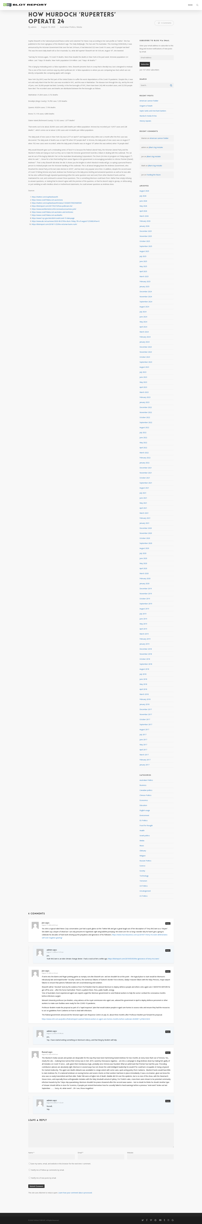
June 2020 (143, 558)
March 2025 (144, 276)
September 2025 (146, 246)
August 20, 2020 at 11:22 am (55, 1103)
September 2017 (146, 724)
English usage (145, 810)
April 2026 (143, 211)
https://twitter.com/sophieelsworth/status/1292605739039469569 (57, 203)
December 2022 (146, 407)
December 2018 (146, 649)
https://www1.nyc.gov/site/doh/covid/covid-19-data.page (53, 218)
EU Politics (144, 820)
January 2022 (144, 463)
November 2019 (146, 593)
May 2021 (143, 503)
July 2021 (143, 493)
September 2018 (146, 664)
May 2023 (143, 382)
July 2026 (143, 196)
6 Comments (166, 23)
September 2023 (146, 362)
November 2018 (146, 654)
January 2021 (144, 523)
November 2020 (146, 533)
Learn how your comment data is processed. (75, 1193)
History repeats (145, 121)
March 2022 (144, 453)
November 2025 (146, 236)
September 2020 (146, 543)
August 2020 (144, 548)
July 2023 (143, 372)
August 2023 (144, 367)
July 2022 (143, 432)
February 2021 (145, 518)
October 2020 (145, 538)
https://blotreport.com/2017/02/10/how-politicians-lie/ (52, 206)
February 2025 (145, 281)
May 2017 (143, 744)
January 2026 (144, 226)
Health (142, 830)
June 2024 (143, 317)
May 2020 (143, 563)
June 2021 (143, 498)
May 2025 (143, 266)
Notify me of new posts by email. (43, 1178)
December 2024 (146, 291)
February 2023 (145, 397)
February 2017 (145, 760)
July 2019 (143, 614)
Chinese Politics (145, 795)
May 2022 (143, 442)
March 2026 (144, 216)
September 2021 (146, 483)
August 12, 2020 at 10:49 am (55, 1033)
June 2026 (143, 201)
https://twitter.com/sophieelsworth (45, 197)
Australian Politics (68, 27)
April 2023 (143, 387)
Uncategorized (145, 891)
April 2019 (143, 629)
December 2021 (146, 468)
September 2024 (146, 301)
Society (142, 871)
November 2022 (146, 412)
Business (143, 785)
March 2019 (144, 634)
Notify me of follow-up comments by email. (47, 1170)
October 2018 (145, 659)
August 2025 (144, 251)
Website (130, 1153)
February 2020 (145, 578)
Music (142, 845)
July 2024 (143, 312)
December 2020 (146, 528)
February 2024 (145, 337)
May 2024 (143, 322)
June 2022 (143, 437)
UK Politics (144, 886)
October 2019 (145, 598)
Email (80, 1153)
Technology (144, 876)
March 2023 (144, 392)
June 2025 (143, 261)
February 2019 (145, 639)
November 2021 (146, 473)
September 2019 (146, 604)
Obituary (143, 851)
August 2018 (144, 669)
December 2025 (146, 231)
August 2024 (144, 307)
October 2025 (145, 241)
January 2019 (144, 644)
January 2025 (144, 286)
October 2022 (145, 417)
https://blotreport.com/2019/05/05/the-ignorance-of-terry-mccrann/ (133, 959)
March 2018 (144, 694)
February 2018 (145, 699)
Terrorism (143, 881)
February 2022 (145, 458)
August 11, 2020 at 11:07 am (55, 952)
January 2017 (144, 765)
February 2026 (145, 221)
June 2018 (143, 679)
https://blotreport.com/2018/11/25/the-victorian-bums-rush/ (54, 224)
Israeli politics (145, 835)
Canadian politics (146, 790)
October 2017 (145, 719)
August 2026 (144, 191)
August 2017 (144, 729)
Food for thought (146, 825)
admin (33, 27)
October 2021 (145, 478)
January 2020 (144, 583)
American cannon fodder (149, 101)
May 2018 (143, 684)
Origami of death (146, 106)
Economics (144, 800)
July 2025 (143, 256)
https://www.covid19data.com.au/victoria (47, 200)
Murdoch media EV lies (148, 116)
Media (79, 27)
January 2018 (144, 704)
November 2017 (146, 714)
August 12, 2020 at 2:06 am (50, 973)
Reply (168, 923)
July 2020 (143, 553)
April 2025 (143, 271)
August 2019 (144, 609)
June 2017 (143, 739)
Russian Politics (145, 861)
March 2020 (144, 573)
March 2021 (144, 513)
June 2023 (143, 377)
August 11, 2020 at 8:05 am (50, 925)
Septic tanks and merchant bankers (153, 111)
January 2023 (144, 402)
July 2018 (143, 674)
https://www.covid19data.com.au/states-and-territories (52, 212)
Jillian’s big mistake (156, 147)
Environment (144, 815)
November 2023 (146, 352)
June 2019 (143, 619)
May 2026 (143, 206)
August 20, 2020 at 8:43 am (50, 1054)
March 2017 (144, 755)
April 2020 (143, 568)
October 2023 (145, 357)
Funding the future (154, 175)
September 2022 (146, 422)
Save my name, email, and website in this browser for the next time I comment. (61, 1164)
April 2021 (143, 508)
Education (143, 805)
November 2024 (146, 296)
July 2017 (143, 734)
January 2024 (144, 342)
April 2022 (143, 447)
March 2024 (144, 332)
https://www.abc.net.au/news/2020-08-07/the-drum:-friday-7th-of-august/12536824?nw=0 (65, 221)
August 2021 (144, 488)
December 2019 (146, 588)
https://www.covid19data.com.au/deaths (47, 215)
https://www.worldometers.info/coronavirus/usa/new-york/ (54, 209)
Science (142, 866)
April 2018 (143, 689)
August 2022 (144, 427)
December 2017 (146, 709)
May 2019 (143, 624)
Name (31, 1153)
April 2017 (143, 749)
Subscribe (145, 64)
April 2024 (143, 327)
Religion (143, 856)
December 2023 (146, 347)
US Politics (144, 896)
